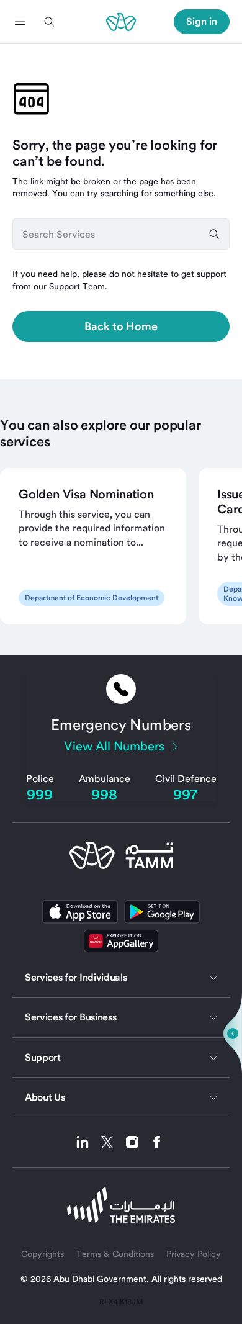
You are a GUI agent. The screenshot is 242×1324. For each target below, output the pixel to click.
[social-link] (121, 941)
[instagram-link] (137, 1142)
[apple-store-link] (80, 912)
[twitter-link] (112, 1142)
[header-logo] (121, 21)
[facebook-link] (157, 1142)
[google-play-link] (162, 912)
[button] (19, 21)
